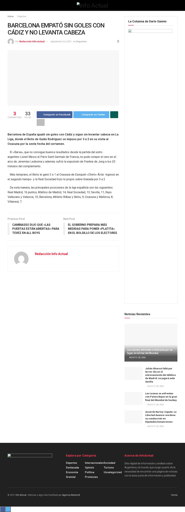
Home (11, 16)
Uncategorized (113, 472)
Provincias (91, 477)
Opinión (89, 467)
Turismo (109, 467)
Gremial (71, 477)
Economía (72, 472)
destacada (72, 467)
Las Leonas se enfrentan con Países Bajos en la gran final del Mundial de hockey (161, 396)
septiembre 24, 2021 (61, 41)
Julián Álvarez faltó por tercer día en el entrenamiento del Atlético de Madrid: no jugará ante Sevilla (160, 375)
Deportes (21, 16)
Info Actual (21, 495)
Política (89, 472)
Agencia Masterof (71, 495)
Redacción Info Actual (32, 41)
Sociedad (109, 462)
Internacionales (94, 462)
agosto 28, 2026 (137, 357)
